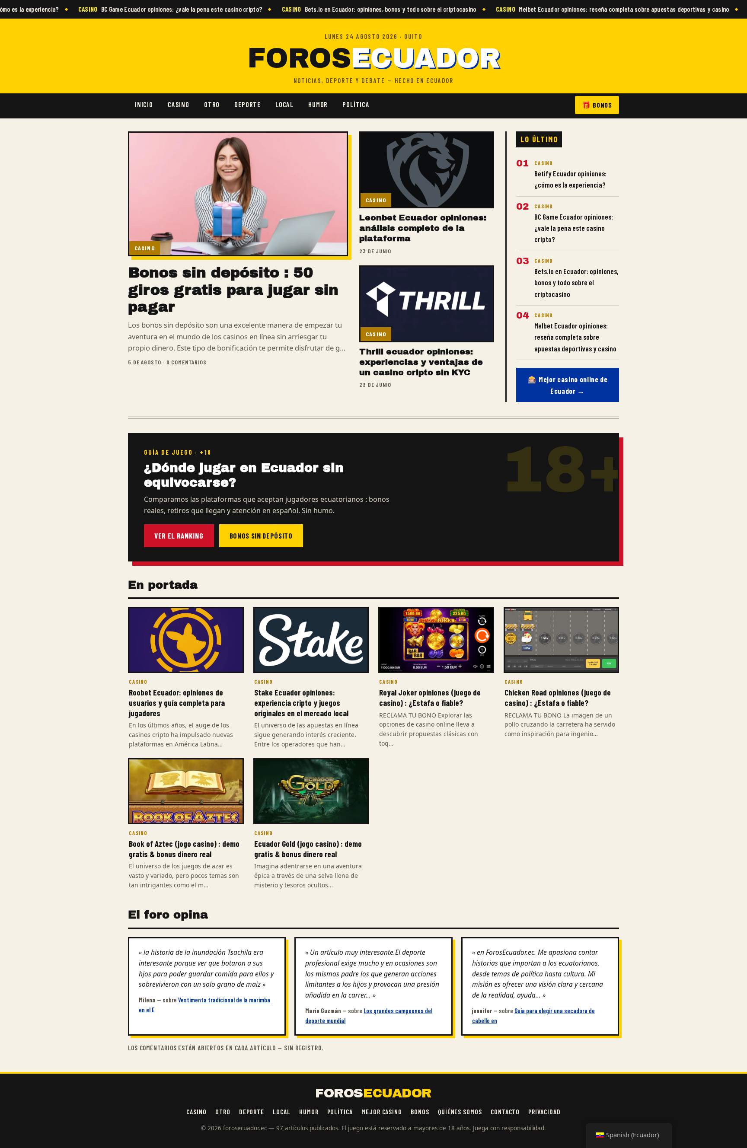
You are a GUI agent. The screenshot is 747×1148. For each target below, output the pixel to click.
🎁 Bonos (597, 105)
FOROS (373, 58)
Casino (178, 104)
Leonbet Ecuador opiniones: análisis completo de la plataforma (422, 228)
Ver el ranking (179, 535)
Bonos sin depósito (261, 535)
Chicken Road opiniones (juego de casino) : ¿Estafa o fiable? (557, 697)
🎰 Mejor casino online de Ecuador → (568, 385)
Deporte (247, 104)
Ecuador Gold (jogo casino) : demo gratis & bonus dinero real (308, 849)
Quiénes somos (460, 1111)
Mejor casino (381, 1111)
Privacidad (544, 1111)
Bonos (420, 1111)
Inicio (144, 104)
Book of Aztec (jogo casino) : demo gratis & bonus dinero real (184, 849)
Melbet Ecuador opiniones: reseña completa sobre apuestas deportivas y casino (596, 9)
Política (356, 104)
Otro (212, 104)
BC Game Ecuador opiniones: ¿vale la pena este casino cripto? (154, 9)
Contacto (505, 1111)
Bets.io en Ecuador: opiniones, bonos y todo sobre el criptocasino (363, 9)
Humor (318, 104)
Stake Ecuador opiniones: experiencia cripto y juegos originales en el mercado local (301, 702)
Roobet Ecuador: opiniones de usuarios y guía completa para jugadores (177, 702)
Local (284, 104)
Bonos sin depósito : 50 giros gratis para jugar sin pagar (233, 290)
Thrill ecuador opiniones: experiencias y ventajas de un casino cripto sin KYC (421, 362)
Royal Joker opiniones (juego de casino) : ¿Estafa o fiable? (430, 697)
